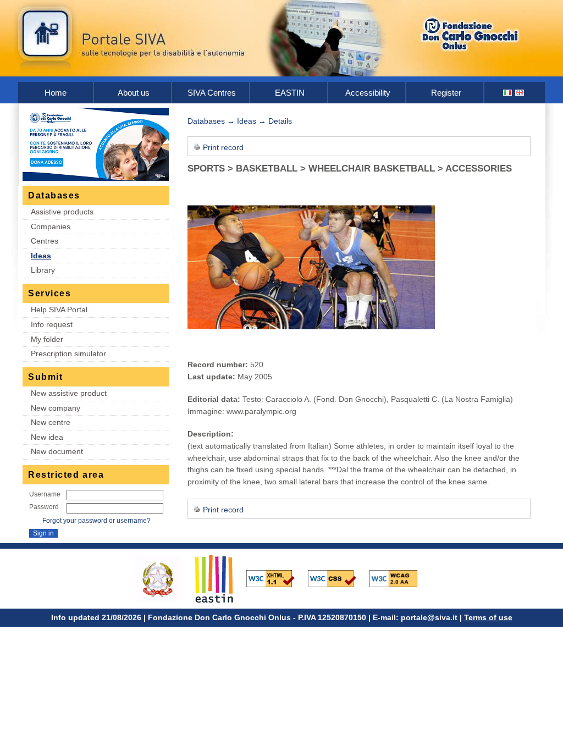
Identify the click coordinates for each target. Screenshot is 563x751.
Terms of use (488, 617)
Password (44, 507)
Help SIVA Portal (59, 309)
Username (44, 494)
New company (55, 408)
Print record (223, 147)
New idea (47, 437)
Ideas (41, 255)
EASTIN (290, 92)
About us (134, 92)
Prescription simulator (68, 353)
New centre (50, 422)
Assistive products (62, 211)
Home (56, 92)
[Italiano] (508, 92)
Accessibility (367, 92)
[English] (520, 92)
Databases (206, 121)
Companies (50, 226)
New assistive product (69, 393)
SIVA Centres (211, 92)
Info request (52, 324)
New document (57, 451)
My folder (47, 339)
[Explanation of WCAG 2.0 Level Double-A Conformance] (399, 577)
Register (446, 92)
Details (280, 121)
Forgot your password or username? (96, 520)
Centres (44, 240)
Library (43, 270)
